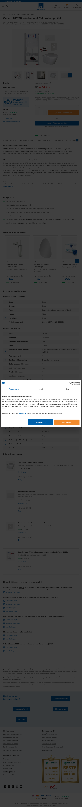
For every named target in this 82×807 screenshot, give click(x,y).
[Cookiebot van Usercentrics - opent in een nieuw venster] (71, 383)
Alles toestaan (67, 422)
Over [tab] (68, 389)
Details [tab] (41, 389)
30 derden (22, 413)
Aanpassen (40, 422)
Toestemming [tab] (14, 389)
